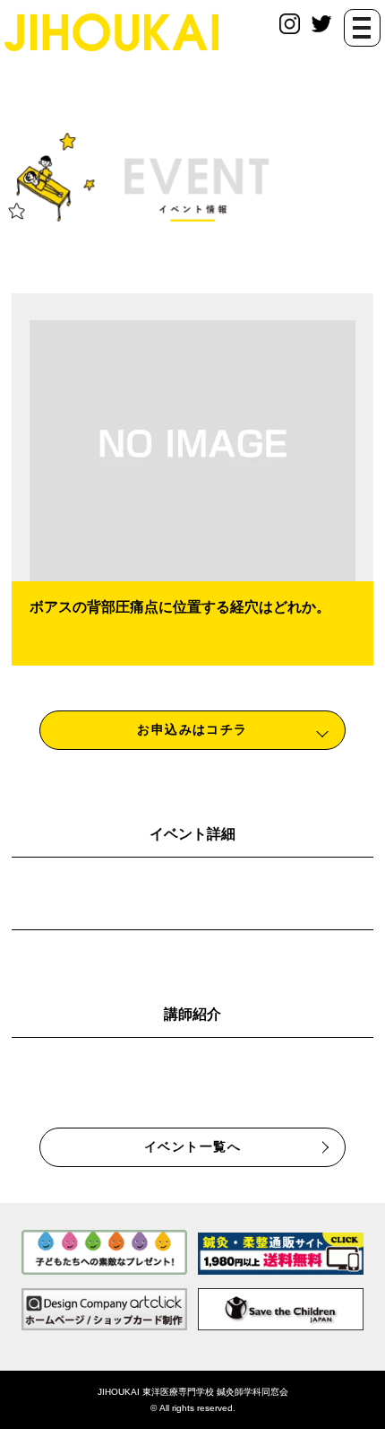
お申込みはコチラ (192, 729)
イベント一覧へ (192, 1146)
